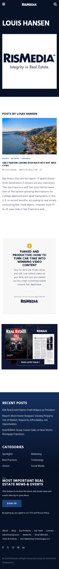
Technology (37, 460)
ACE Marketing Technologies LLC (35, 539)
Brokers (15, 158)
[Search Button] (55, 4)
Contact (50, 531)
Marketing (36, 454)
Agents (5, 158)
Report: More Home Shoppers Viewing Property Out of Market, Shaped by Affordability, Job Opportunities (27, 420)
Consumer (25, 158)
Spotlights (7, 454)
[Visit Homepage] (29, 5)
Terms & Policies (9, 539)
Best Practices (9, 460)
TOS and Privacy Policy (39, 513)
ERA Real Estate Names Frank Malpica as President (28, 410)
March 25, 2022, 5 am (28, 170)
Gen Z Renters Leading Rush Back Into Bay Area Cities (29, 164)
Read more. (36, 284)
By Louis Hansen (9, 170)
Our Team (38, 531)
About (5, 531)
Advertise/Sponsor (10, 535)
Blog (13, 531)
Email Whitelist (41, 535)
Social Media (37, 466)
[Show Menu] (3, 4)
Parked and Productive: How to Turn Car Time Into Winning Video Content (29, 258)
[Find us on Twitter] (8, 547)
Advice (6, 466)
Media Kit (27, 535)
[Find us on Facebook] (3, 547)
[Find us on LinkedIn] (23, 547)
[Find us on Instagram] (13, 547)
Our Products (25, 531)
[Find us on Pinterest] (18, 547)
